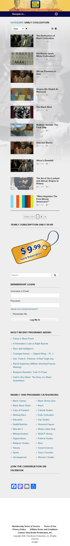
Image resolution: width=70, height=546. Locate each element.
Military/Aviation (20, 434)
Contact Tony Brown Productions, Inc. (35, 533)
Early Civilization (46, 415)
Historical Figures (46, 424)
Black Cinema (19, 401)
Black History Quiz (47, 401)
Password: (16, 301)
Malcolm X (18, 429)
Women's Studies (46, 457)
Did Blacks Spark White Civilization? (45, 54)
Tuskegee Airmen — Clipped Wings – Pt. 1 (33, 353)
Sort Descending (27, 28)
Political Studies (45, 438)
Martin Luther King (46, 429)
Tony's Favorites (45, 452)
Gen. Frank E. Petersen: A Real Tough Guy (33, 359)
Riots (40, 443)
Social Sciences (45, 448)
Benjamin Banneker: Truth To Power (30, 372)
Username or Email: (20, 291)
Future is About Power (23, 338)
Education (17, 419)
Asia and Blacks (44, 142)
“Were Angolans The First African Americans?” (46, 199)
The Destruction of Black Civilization (45, 37)
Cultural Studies (45, 410)
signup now (16, 309)
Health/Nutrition (20, 424)
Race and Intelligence (23, 348)
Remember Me (20, 314)
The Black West (44, 107)
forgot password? (30, 309)
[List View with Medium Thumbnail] (56, 28)
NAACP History (45, 434)
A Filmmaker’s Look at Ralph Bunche (30, 343)
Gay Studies (44, 419)
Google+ (35, 542)
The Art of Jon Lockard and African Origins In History (47, 181)
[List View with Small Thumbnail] (52, 28)
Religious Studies (21, 443)
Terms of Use (50, 526)
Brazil (40, 405)
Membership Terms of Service (26, 526)
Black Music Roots (22, 405)
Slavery (16, 448)
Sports (16, 452)
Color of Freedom (21, 410)
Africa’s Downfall (44, 160)
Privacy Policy (19, 529)
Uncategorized (19, 457)
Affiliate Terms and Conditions (44, 529)
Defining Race (19, 415)
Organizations (19, 438)
